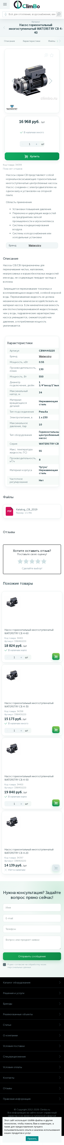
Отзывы (7, 1088)
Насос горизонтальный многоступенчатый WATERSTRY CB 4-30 (28, 705)
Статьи (7, 1024)
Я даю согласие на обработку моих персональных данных (26, 966)
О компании (10, 1035)
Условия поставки (14, 1046)
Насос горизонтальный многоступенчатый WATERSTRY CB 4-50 (28, 778)
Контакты (8, 1077)
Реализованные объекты (18, 1014)
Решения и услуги (13, 993)
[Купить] (56, 656)
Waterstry (35, 245)
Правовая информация (17, 1098)
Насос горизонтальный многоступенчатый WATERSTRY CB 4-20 (28, 851)
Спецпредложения (14, 1056)
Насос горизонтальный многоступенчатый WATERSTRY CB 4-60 (28, 631)
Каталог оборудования (16, 982)
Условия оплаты (12, 1067)
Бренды (7, 1003)
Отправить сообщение (32, 956)
